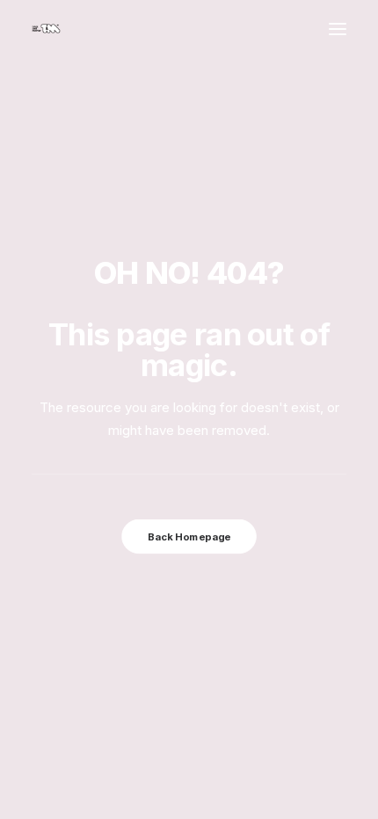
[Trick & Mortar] (46, 28)
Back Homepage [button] (189, 537)
